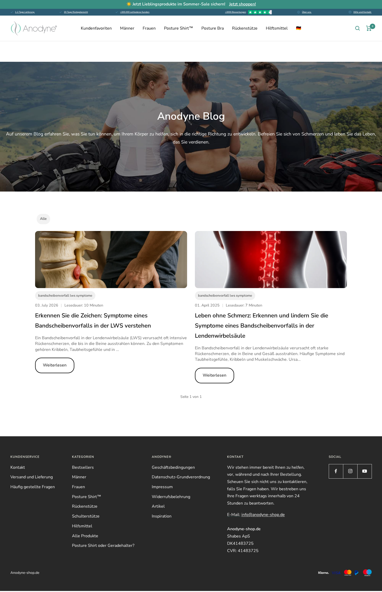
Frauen (149, 28)
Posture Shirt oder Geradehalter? (103, 545)
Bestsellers (83, 467)
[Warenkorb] (369, 28)
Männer (127, 28)
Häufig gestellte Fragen (32, 487)
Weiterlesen (55, 365)
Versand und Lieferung (31, 477)
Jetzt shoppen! (242, 4)
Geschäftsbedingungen (173, 467)
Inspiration (162, 516)
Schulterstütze (86, 516)
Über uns (307, 12)
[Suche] (357, 28)
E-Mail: (256, 515)
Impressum (162, 487)
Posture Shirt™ (178, 28)
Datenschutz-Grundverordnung (181, 477)
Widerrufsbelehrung (171, 497)
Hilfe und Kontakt (362, 12)
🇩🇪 (298, 28)
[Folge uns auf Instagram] (350, 471)
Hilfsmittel (82, 526)
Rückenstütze (245, 28)
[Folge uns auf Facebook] (336, 471)
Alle (43, 218)
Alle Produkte (85, 536)
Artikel (158, 506)
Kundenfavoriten (96, 28)
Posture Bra (212, 28)
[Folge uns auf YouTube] (364, 471)
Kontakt (17, 467)
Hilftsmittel (277, 28)
